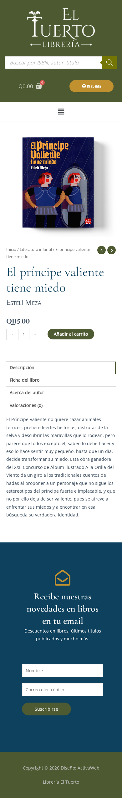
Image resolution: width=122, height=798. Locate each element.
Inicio (11, 249)
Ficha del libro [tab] (24, 380)
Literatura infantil (36, 249)
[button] (61, 111)
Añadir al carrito (71, 334)
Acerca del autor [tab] (27, 392)
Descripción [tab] (22, 367)
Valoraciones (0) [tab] (26, 405)
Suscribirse (46, 709)
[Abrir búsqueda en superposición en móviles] (61, 62)
